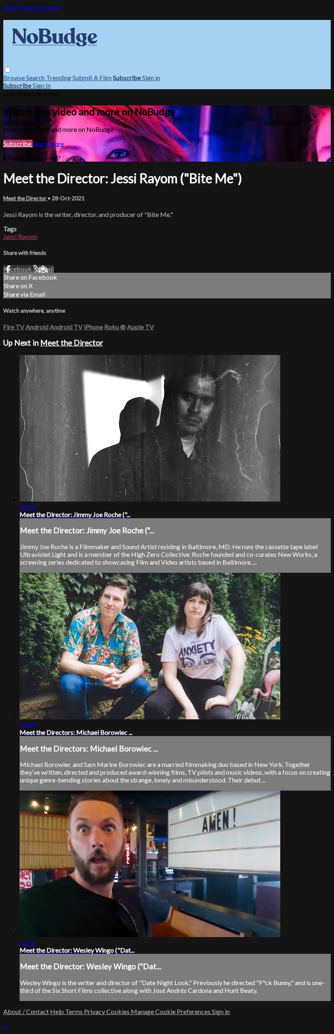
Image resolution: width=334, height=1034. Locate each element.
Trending (58, 77)
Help (57, 1011)
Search (36, 77)
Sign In (42, 85)
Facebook (18, 269)
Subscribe (18, 143)
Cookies (118, 1011)
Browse (14, 77)
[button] (7, 69)
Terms (74, 1011)
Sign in (151, 77)
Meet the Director (25, 198)
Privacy (95, 1011)
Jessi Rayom (20, 236)
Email (46, 269)
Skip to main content (31, 7)
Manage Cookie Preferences (171, 1011)
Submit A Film (92, 77)
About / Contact (26, 1011)
